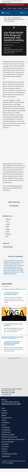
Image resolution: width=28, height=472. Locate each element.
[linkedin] (15, 386)
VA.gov (3, 408)
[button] (14, 4)
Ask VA (21, 265)
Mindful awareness (8, 164)
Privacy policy (5, 444)
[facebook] (10, 386)
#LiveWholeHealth (8, 247)
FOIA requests (5, 446)
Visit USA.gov (10, 463)
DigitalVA (4, 415)
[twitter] (5, 386)
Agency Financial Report (8, 442)
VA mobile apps (6, 427)
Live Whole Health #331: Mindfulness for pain (12, 293)
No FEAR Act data (6, 432)
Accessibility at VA (6, 430)
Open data (4, 451)
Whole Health (16, 186)
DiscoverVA (4, 413)
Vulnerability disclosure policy (9, 454)
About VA (4, 425)
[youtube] (2, 386)
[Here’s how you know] (14, 1)
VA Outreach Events (7, 417)
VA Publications (6, 422)
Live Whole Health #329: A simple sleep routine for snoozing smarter (12, 343)
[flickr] (18, 386)
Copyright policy (6, 456)
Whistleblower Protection (8, 434)
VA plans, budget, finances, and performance (13, 439)
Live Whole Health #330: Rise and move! (13, 324)
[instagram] (13, 386)
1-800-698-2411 (6, 394)
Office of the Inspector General (9, 437)
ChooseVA (4, 410)
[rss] (7, 386)
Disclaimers (5, 449)
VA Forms (4, 420)
